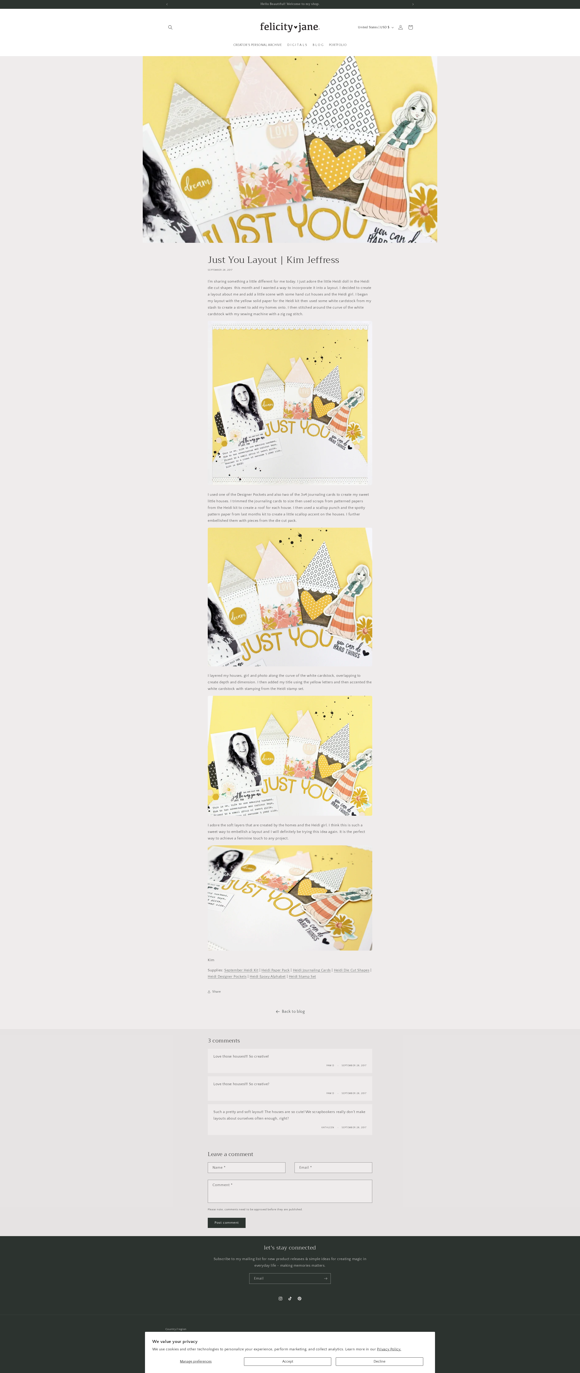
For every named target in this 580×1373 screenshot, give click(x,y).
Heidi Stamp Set (302, 977)
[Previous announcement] (167, 4)
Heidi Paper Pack (275, 970)
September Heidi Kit (241, 970)
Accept (287, 1361)
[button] (170, 27)
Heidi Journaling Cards (312, 970)
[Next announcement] (413, 4)
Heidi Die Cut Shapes (352, 970)
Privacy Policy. (389, 1349)
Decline (379, 1361)
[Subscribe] (326, 1278)
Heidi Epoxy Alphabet (268, 977)
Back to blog (293, 1011)
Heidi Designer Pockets (227, 977)
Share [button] (216, 992)
